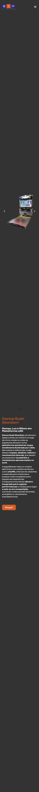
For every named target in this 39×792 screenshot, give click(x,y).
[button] (35, 6)
